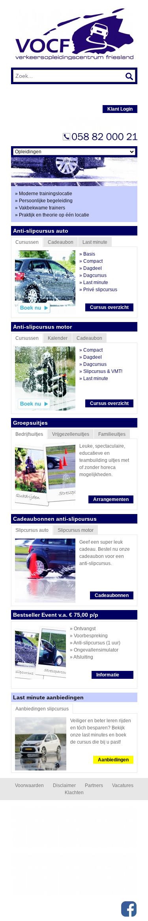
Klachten (74, 792)
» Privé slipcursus (98, 289)
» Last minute (93, 282)
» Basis (87, 254)
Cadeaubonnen (112, 595)
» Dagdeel (90, 268)
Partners (94, 785)
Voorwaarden (29, 785)
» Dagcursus (93, 275)
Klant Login (120, 109)
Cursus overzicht (109, 307)
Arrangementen (111, 499)
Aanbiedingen (113, 760)
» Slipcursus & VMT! (100, 371)
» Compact (91, 261)
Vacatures (122, 785)
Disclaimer (64, 785)
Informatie (107, 675)
